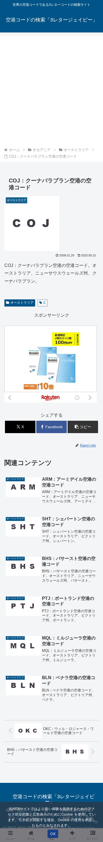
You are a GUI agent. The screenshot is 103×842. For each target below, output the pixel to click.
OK (52, 834)
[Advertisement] (51, 92)
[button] (83, 427)
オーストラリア (22, 303)
